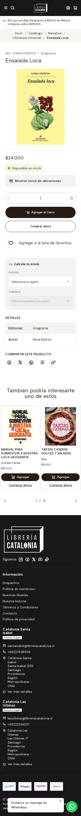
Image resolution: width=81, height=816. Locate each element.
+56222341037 (18, 724)
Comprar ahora (40, 226)
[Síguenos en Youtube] (40, 559)
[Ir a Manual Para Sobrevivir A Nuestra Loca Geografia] (20, 426)
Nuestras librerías (15, 595)
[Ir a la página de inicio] (40, 7)
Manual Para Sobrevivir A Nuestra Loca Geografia (19, 453)
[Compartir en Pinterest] (42, 363)
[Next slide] (75, 501)
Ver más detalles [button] (20, 692)
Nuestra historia (14, 601)
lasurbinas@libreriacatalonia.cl (30, 718)
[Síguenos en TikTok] (47, 559)
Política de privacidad (19, 619)
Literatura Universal (27, 38)
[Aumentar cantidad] (71, 198)
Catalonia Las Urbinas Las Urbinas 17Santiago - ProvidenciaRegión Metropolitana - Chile (20, 744)
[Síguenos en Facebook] (27, 559)
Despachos (11, 583)
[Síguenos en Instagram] (20, 559)
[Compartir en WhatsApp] (31, 363)
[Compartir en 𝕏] (20, 363)
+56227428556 (19, 652)
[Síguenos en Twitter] (34, 559)
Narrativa (54, 33)
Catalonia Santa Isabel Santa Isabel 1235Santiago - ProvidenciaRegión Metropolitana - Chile (20, 672)
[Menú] (6, 7)
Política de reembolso (19, 589)
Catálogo (35, 33)
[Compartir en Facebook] (9, 363)
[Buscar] (12, 7)
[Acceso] (68, 7)
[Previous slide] (6, 501)
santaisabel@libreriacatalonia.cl (31, 646)
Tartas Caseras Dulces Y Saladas (56, 451)
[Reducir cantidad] (9, 198)
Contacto (10, 613)
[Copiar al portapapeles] (53, 363)
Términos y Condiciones (20, 607)
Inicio (19, 33)
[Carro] (75, 7)
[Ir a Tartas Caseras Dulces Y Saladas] (60, 426)
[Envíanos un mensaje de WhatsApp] (71, 806)
